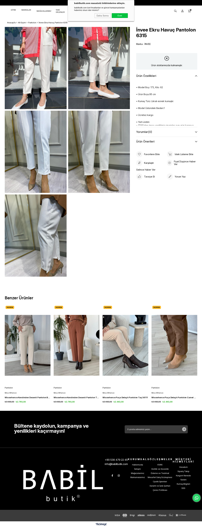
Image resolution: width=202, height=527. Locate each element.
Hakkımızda (137, 465)
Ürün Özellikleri (146, 75)
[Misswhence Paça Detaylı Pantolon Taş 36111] (125, 345)
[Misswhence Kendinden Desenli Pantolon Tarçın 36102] (76, 345)
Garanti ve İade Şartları (160, 486)
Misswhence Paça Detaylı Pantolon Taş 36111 (125, 397)
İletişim (137, 469)
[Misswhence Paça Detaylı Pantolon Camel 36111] (174, 345)
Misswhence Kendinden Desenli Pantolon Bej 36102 (27, 397)
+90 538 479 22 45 (116, 459)
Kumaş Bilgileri (183, 484)
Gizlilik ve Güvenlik (160, 469)
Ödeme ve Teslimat (160, 473)
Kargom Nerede (183, 475)
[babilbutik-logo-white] (63, 483)
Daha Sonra (103, 15)
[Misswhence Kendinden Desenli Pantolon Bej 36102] (27, 345)
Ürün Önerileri (145, 141)
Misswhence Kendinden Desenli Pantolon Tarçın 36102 (76, 397)
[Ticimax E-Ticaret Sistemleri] (101, 524)
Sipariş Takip (183, 471)
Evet (120, 15)
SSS (183, 488)
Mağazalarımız (137, 473)
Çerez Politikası (160, 490)
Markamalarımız (137, 477)
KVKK (160, 465)
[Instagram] (119, 475)
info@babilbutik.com (116, 464)
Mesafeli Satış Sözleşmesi (160, 477)
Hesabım (183, 467)
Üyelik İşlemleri (160, 481)
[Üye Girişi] (182, 11)
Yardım (183, 480)
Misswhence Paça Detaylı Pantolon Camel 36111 (174, 397)
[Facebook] (112, 475)
